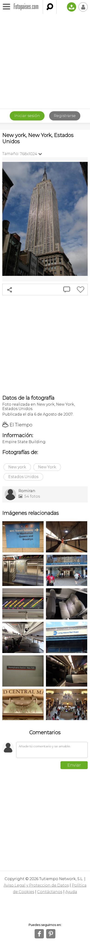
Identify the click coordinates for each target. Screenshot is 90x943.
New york (17, 467)
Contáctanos (49, 892)
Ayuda (71, 892)
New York (47, 467)
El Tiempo (17, 425)
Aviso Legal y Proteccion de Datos (36, 885)
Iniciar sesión (27, 116)
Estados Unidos (23, 477)
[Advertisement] (45, 61)
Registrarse (65, 116)
